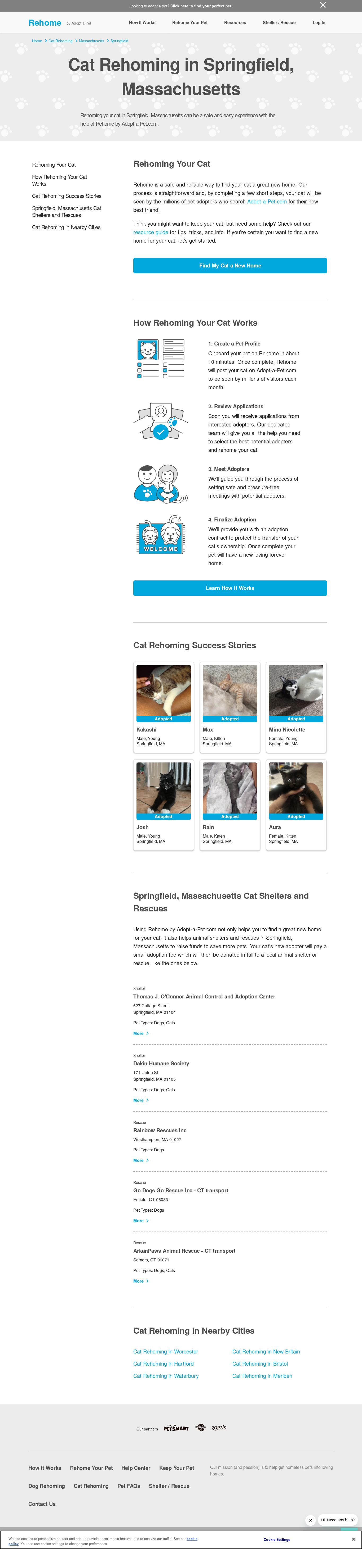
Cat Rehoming (60, 40)
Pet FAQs (128, 1485)
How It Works (142, 22)
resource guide (150, 232)
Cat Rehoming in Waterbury (166, 1375)
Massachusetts (91, 40)
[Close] (353, 1539)
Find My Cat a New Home (230, 265)
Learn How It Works (230, 588)
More (138, 1033)
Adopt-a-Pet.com (267, 201)
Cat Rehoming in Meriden (262, 1375)
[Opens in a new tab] (179, 1427)
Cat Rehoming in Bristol (260, 1363)
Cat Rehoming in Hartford (163, 1363)
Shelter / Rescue (279, 22)
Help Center (135, 1467)
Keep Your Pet (176, 1467)
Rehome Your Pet (190, 22)
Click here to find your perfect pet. (201, 5)
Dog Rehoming (46, 1485)
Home (37, 40)
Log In (319, 22)
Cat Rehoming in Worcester (165, 1351)
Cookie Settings (277, 1539)
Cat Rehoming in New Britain (266, 1351)
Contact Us (42, 1503)
